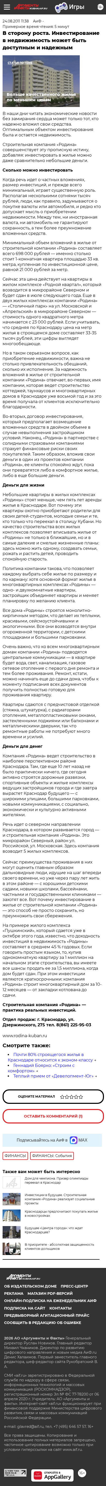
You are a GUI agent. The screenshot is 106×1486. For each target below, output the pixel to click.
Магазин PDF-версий (50, 1293)
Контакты (60, 1308)
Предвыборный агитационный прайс (46, 1315)
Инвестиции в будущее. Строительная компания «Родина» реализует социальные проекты (60, 1199)
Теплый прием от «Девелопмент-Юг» (53, 1076)
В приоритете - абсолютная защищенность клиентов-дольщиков (59, 1247)
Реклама (13, 1293)
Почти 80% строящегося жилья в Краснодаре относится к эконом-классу (50, 1057)
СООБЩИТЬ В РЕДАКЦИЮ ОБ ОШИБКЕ (42, 1322)
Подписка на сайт (24, 1308)
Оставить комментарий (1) (53, 1116)
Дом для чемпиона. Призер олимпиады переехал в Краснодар (56, 1180)
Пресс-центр (74, 1286)
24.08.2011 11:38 (16, 21)
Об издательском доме (30, 1286)
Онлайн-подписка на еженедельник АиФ (50, 1300)
